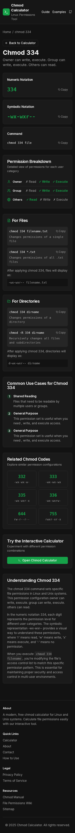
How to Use (11, 758)
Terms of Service (15, 780)
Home (7, 32)
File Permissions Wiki (17, 803)
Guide (46, 12)
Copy (64, 89)
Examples (59, 12)
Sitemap (8, 809)
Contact (8, 752)
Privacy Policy (12, 774)
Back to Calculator (22, 43)
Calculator (10, 740)
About (7, 746)
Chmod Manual (13, 797)
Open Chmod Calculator (39, 560)
